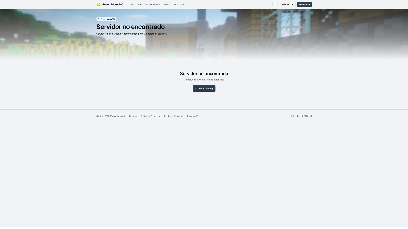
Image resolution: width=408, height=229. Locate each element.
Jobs (139, 4)
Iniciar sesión (287, 4)
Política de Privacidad (150, 116)
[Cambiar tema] (274, 4)
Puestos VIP (192, 116)
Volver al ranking (204, 88)
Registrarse (304, 4)
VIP (131, 4)
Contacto (132, 116)
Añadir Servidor (153, 4)
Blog (166, 4)
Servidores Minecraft (173, 116)
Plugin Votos (178, 4)
